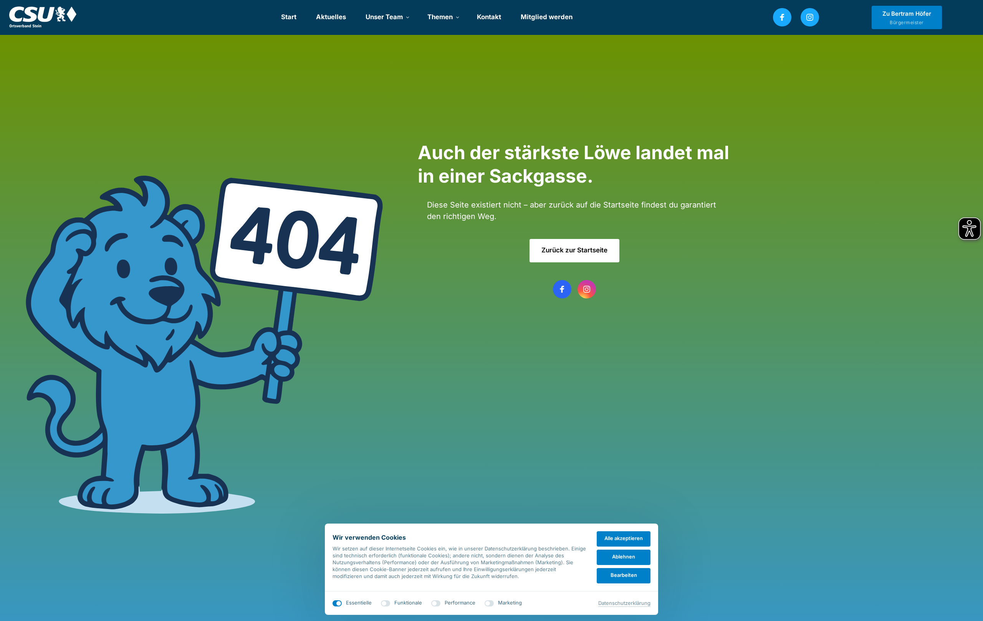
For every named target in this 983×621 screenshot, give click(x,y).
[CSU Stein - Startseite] (42, 17)
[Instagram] (810, 17)
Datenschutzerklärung (624, 603)
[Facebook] (782, 17)
